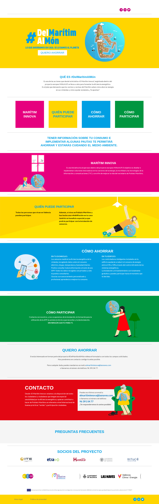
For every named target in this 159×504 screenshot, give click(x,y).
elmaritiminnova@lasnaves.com (98, 365)
